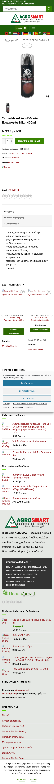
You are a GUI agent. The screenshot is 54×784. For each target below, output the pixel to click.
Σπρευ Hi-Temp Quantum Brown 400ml (14, 318)
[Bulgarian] (11, 33)
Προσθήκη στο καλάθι (29, 141)
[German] (26, 33)
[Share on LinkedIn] (29, 196)
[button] (21, 28)
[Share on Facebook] (9, 196)
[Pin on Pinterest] (24, 196)
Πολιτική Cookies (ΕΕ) (13, 726)
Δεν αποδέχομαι (27, 391)
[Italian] (33, 33)
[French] (22, 33)
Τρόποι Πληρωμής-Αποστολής (17, 747)
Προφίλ (6, 715)
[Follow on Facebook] (4, 602)
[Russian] (41, 33)
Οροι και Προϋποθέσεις (14, 731)
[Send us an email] (19, 602)
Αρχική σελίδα (12, 40)
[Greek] (29, 33)
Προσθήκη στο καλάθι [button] (40, 330)
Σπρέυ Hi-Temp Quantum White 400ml (40, 318)
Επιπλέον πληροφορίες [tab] (14, 218)
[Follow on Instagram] (9, 602)
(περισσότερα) (35, 551)
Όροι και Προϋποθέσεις (14, 758)
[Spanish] (48, 33)
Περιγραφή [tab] (9, 212)
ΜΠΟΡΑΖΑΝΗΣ (14, 163)
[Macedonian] (37, 33)
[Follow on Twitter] (14, 602)
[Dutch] (15, 33)
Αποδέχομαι (27, 383)
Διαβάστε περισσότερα (14, 331)
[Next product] (24, 45)
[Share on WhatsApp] (4, 196)
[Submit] (49, 9)
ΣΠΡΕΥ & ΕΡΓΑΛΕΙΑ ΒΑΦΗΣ (36, 40)
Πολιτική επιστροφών (13, 737)
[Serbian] (45, 33)
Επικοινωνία (8, 753)
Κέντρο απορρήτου (11, 720)
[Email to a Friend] (19, 196)
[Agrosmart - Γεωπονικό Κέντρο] (27, 18)
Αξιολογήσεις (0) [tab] (11, 224)
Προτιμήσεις (27, 398)
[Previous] (2, 321)
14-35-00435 (14, 158)
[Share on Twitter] (14, 196)
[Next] (51, 321)
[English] (19, 33)
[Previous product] (30, 45)
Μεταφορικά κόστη (11, 742)
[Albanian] (7, 33)
